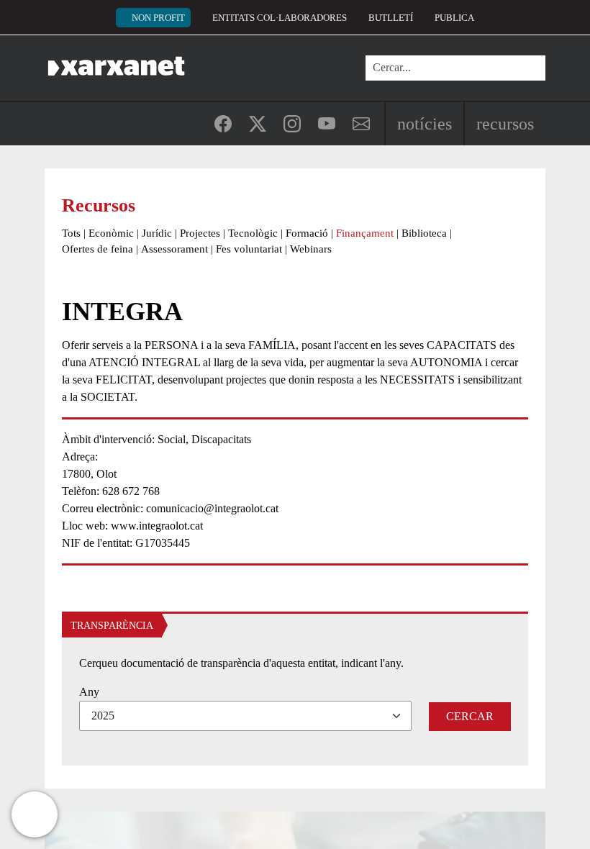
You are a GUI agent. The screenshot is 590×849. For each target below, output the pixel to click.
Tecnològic (253, 233)
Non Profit (158, 17)
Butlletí (390, 17)
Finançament (365, 233)
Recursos (505, 123)
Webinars (311, 249)
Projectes (200, 233)
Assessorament (174, 249)
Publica (454, 17)
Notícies (424, 123)
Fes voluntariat (249, 249)
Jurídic (157, 233)
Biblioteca (424, 233)
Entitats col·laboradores (279, 17)
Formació (307, 233)
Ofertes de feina (97, 249)
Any (89, 692)
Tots (71, 233)
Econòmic (111, 233)
